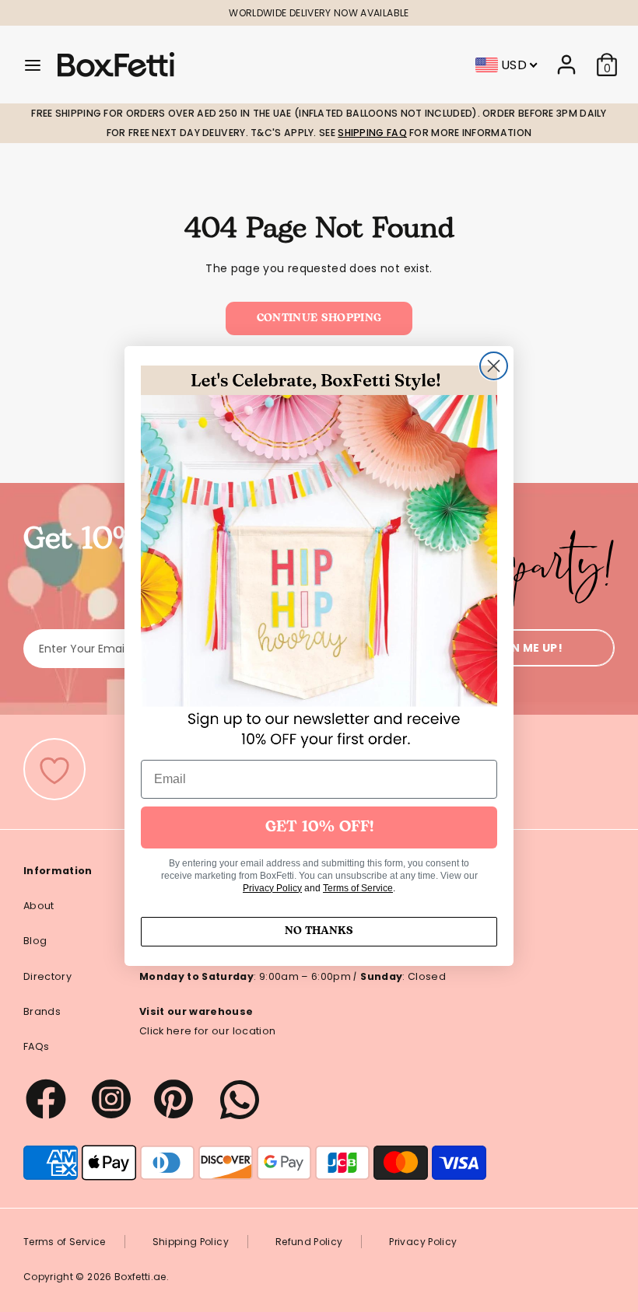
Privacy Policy (272, 888)
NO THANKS (319, 931)
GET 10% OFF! (319, 827)
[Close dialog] (493, 366)
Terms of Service (358, 888)
